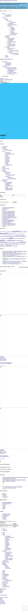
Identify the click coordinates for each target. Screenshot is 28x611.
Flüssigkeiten (11, 39)
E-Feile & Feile (11, 38)
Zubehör (7, 37)
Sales (6, 55)
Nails (4, 151)
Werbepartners (8, 64)
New (5, 238)
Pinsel (9, 43)
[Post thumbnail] (15, 478)
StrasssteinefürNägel (13, 244)
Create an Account (4, 597)
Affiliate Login (11, 70)
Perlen (4, 167)
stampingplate (17, 242)
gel (13, 231)
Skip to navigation (4, 0)
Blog (4, 507)
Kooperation (8, 62)
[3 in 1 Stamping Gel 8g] (8, 256)
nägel (11, 238)
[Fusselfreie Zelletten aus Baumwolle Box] (12, 253)
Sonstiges (7, 47)
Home (1, 266)
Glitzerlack (13, 22)
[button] (2, 453)
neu (25, 236)
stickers (7, 244)
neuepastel (1, 238)
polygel (6, 240)
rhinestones (11, 240)
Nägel (6, 19)
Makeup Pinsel (11, 175)
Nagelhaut (10, 40)
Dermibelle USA (6, 515)
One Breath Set (4, 456)
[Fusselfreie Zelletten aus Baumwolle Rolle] (12, 251)
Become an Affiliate (12, 68)
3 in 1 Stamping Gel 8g (19, 256)
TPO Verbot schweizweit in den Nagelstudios (12, 486)
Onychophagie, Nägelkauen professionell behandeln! (14, 480)
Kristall (9, 233)
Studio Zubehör (11, 45)
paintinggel (20, 238)
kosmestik (4, 234)
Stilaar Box (7, 35)
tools (1, 246)
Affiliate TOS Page (12, 72)
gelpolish (22, 231)
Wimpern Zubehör (15, 50)
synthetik (23, 244)
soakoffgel (9, 242)
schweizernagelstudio (19, 240)
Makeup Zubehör (14, 53)
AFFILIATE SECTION (10, 67)
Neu (6, 18)
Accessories (16, 54)
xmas (4, 245)
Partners (4, 517)
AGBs (4, 504)
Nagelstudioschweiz (10, 236)
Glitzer (12, 27)
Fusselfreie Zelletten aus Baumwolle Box (14, 254)
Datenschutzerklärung (7, 502)
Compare (5, 585)
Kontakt (4, 506)
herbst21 (25, 231)
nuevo (7, 238)
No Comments (12, 481)
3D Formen (13, 34)
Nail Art (10, 26)
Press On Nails (11, 48)
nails (22, 236)
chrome (9, 231)
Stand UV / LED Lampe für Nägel (10, 263)
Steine (12, 31)
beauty (1, 231)
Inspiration (7, 65)
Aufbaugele (10, 23)
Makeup (10, 51)
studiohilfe (20, 244)
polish (2, 240)
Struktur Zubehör (12, 44)
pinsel (24, 238)
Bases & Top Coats (12, 24)
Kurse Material (8, 150)
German (5, 11)
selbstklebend (3, 242)
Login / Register (6, 586)
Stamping (13, 29)
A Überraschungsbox (6, 363)
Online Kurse (8, 16)
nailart (17, 236)
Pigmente (13, 28)
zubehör (8, 246)
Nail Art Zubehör (12, 42)
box (3, 231)
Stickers (12, 32)
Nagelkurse (5, 149)
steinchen (23, 242)
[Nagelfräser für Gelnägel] (9, 258)
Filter (2, 196)
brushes (5, 231)
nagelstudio (2, 236)
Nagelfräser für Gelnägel (20, 258)
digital (11, 231)
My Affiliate (10, 71)
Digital (6, 56)
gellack (17, 231)
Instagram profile (6, 514)
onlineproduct (15, 238)
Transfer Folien (14, 33)
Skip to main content (12, 0)
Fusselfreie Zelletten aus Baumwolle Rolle (15, 252)
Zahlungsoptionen (6, 503)
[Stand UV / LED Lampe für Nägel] (15, 262)
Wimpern (10, 49)
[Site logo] (3, 59)
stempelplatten (2, 244)
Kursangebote (8, 14)
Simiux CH (5, 516)
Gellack (9, 21)
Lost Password (11, 73)
